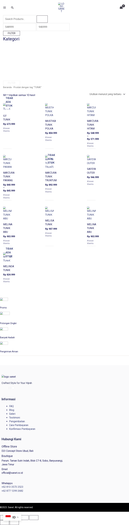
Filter (11, 33)
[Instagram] (10, 388)
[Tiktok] (13, 388)
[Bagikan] (24, 517)
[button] (12, 8)
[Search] (42, 19)
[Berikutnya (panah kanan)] (14, 522)
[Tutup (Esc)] (33, 517)
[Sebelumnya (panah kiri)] (4, 522)
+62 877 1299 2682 (12, 490)
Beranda (7, 87)
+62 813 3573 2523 (12, 486)
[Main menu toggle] (4, 7)
